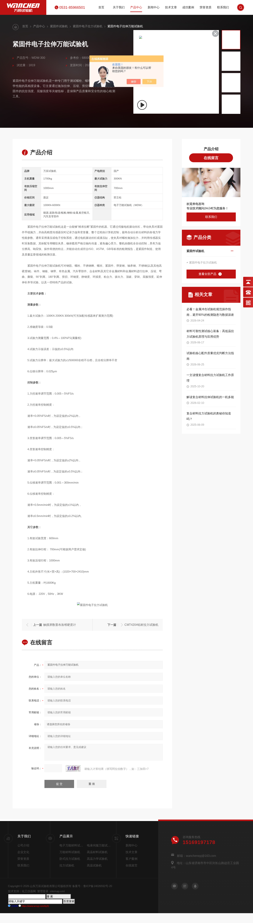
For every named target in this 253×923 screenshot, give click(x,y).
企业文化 (23, 852)
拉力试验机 (66, 865)
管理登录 (42, 891)
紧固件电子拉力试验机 (87, 26)
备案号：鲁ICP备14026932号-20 (92, 886)
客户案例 (131, 858)
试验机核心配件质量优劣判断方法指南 (210, 356)
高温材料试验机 (97, 852)
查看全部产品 (207, 274)
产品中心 (136, 7)
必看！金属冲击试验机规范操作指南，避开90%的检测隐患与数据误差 (210, 312)
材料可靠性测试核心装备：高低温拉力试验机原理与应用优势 (210, 333)
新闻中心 (153, 7)
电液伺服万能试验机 (99, 845)
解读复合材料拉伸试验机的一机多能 (210, 397)
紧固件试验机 (59, 26)
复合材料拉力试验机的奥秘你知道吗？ (209, 416)
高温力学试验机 (97, 858)
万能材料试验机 (69, 852)
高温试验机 (94, 865)
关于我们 (119, 7)
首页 (101, 7)
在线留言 (211, 158)
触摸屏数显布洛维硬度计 (59, 624)
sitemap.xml (57, 891)
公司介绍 (23, 845)
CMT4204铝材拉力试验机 (141, 624)
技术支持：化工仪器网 (22, 891)
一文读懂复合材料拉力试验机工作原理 (210, 377)
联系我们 (223, 7)
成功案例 (188, 7)
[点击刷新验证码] (73, 768)
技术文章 (171, 7)
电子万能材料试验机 (72, 845)
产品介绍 (211, 149)
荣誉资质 (206, 7)
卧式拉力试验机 (69, 858)
